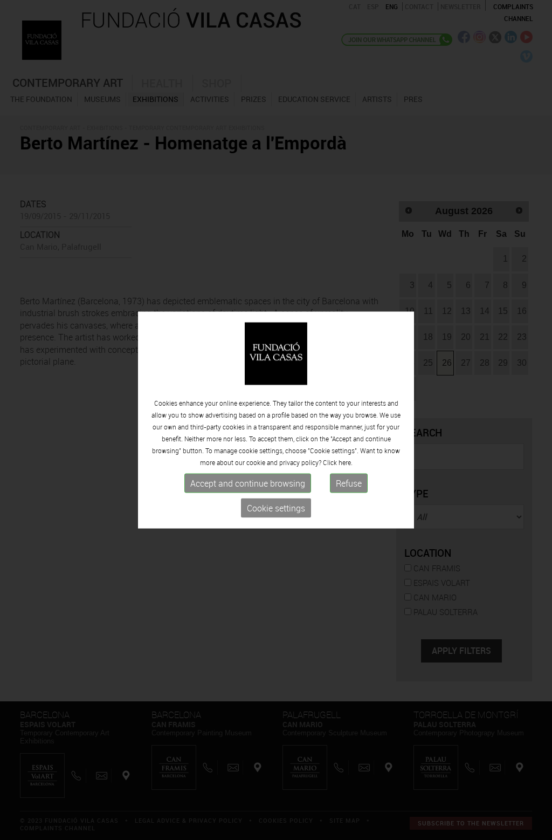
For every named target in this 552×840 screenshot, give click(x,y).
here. (346, 462)
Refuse (349, 483)
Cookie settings (276, 508)
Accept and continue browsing (247, 483)
